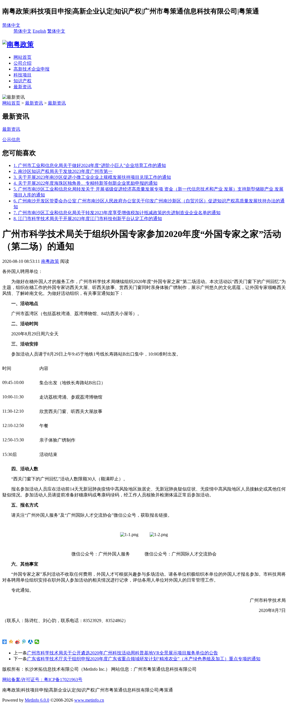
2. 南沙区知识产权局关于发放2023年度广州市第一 (63, 171)
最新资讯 (23, 86)
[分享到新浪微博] (17, 642)
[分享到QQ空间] (11, 642)
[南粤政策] (18, 44)
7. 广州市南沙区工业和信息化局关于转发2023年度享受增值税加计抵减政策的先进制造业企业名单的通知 (117, 212)
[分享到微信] (37, 642)
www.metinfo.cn (89, 700)
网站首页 (23, 57)
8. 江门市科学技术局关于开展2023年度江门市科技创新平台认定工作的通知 (88, 218)
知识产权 (23, 80)
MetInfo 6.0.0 (37, 700)
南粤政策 (50, 261)
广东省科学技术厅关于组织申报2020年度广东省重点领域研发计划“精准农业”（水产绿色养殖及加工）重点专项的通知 (143, 658)
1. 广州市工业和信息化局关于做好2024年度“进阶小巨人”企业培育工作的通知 (90, 165)
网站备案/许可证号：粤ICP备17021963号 (42, 679)
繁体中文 (56, 31)
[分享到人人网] (30, 642)
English (39, 31)
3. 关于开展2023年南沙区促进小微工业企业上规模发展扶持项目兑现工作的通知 (92, 177)
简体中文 (11, 25)
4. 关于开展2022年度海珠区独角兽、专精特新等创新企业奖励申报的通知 (86, 183)
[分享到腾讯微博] (24, 642)
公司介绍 (23, 63)
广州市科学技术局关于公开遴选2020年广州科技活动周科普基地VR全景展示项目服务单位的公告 (122, 652)
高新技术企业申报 (32, 69)
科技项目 (23, 75)
